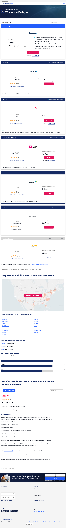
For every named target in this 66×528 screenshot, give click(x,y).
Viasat (4, 173)
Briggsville (4, 319)
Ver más (49, 257)
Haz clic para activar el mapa (33, 295)
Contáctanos (36, 507)
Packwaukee (37, 317)
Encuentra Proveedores (5, 488)
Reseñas (2, 490)
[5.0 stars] (18, 84)
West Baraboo (5, 321)
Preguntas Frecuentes (37, 493)
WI (5, 468)
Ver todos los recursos (37, 495)
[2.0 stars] (13, 84)
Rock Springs (5, 330)
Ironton (35, 325)
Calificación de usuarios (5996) (17, 86)
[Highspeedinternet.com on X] (36, 512)
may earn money (5, 0)
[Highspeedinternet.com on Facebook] (34, 512)
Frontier (5, 99)
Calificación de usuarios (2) (17, 258)
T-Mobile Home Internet (9, 137)
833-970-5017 (51, 230)
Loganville (36, 319)
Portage (4, 332)
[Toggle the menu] (64, 3)
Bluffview (36, 321)
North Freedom (5, 325)
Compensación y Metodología (34, 521)
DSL (3, 346)
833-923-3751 (51, 123)
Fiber (3, 349)
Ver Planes (47, 84)
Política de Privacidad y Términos (45, 521)
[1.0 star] (11, 84)
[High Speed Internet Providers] (7, 3)
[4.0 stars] (16, 84)
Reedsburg (4, 328)
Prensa (35, 509)
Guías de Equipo (37, 490)
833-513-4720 (51, 87)
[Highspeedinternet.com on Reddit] (41, 512)
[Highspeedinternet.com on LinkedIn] (43, 512)
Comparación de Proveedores (39, 488)
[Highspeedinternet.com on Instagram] (39, 512)
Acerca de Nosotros (37, 502)
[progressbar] (27, 361)
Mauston (36, 323)
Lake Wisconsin (37, 330)
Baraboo (4, 323)
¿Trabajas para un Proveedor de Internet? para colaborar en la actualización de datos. (21, 269)
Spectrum (5, 62)
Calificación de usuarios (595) (17, 160)
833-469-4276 (51, 160)
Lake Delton (5, 317)
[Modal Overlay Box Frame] (33, 477)
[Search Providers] (13, 494)
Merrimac (36, 328)
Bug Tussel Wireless (8, 238)
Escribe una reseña (9, 390)
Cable (3, 343)
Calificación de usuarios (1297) (17, 123)
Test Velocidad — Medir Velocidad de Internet (8, 502)
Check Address (31, 52)
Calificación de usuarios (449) (17, 194)
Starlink (5, 207)
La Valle (4, 334)
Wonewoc (36, 332)
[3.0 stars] (14, 84)
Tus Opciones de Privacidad (57, 521)
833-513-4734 (35, 55)
